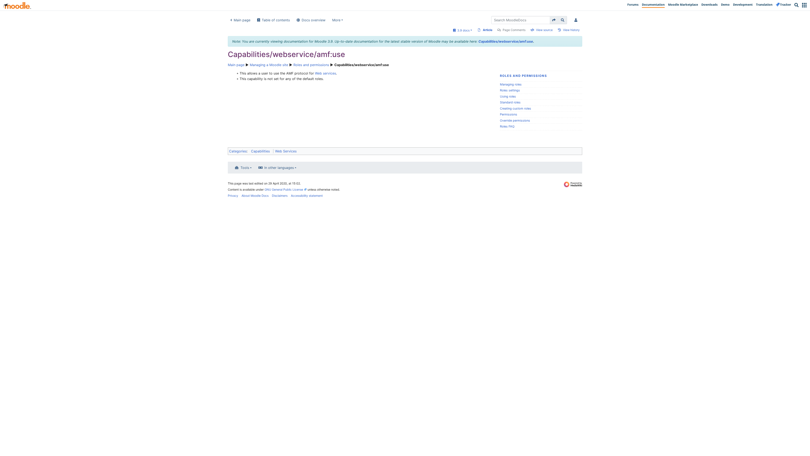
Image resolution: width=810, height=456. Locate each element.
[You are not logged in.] (577, 20)
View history (571, 30)
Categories (238, 151)
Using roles (508, 96)
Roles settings (510, 90)
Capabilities (260, 151)
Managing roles (511, 84)
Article (487, 30)
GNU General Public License (284, 189)
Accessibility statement (307, 195)
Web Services (286, 151)
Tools (244, 168)
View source (544, 30)
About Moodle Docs (255, 195)
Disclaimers (280, 195)
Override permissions (515, 120)
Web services (325, 73)
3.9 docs (463, 30)
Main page (242, 20)
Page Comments (514, 30)
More (336, 20)
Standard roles (510, 102)
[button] (804, 5)
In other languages (279, 168)
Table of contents (276, 20)
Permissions (508, 114)
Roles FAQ (507, 126)
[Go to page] (554, 20)
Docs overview (313, 20)
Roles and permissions (311, 65)
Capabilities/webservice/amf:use (505, 41)
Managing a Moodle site (269, 65)
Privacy (233, 195)
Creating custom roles (515, 108)
